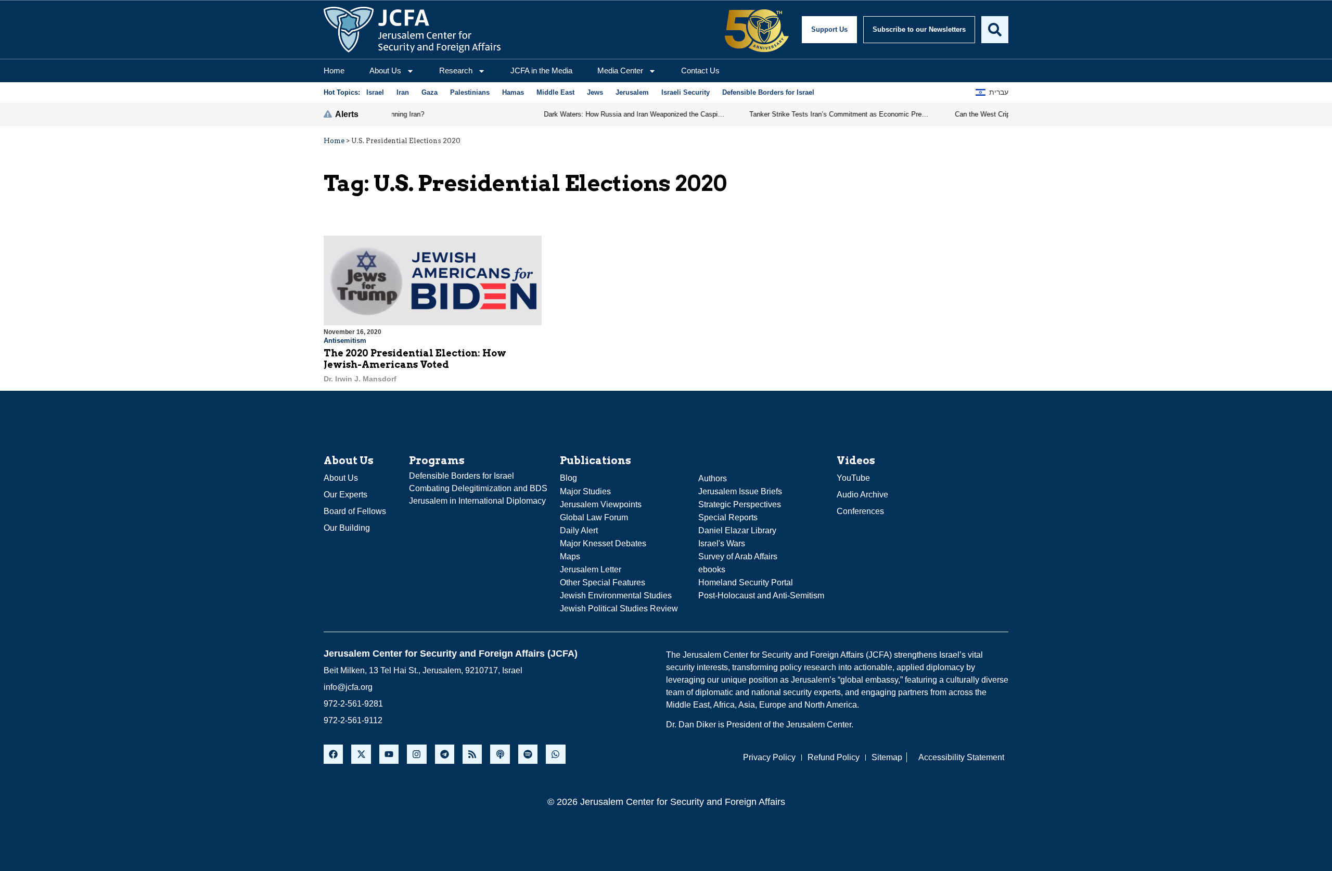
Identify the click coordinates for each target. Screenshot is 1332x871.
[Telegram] (444, 754)
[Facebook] (333, 754)
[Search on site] (994, 29)
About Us (385, 70)
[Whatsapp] (555, 754)
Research (455, 70)
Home (334, 70)
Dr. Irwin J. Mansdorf (360, 379)
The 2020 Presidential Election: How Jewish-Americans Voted (415, 359)
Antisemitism (345, 340)
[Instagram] (416, 754)
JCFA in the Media (541, 70)
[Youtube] (389, 754)
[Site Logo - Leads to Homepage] (412, 30)
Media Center (620, 70)
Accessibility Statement (961, 757)
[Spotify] (527, 754)
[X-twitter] (360, 754)
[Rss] (472, 754)
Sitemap (887, 757)
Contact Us (700, 70)
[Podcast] (499, 754)
